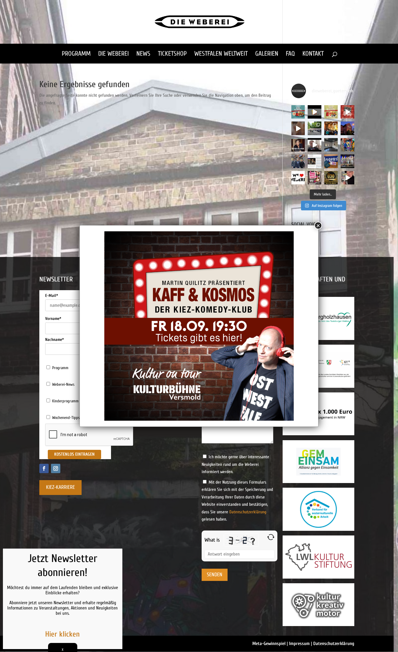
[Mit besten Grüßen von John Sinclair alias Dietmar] (347, 177)
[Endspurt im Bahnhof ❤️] (347, 128)
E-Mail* (51, 295)
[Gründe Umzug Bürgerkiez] (314, 144)
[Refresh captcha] (270, 537)
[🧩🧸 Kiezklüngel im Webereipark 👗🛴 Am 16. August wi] (331, 112)
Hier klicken (62, 634)
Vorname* (53, 318)
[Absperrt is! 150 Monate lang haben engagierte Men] (347, 144)
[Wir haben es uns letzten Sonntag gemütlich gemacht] (331, 128)
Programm (76, 54)
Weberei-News (63, 384)
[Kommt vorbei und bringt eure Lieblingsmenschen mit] (298, 128)
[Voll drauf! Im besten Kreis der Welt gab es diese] (314, 161)
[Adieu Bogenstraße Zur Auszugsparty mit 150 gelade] (347, 161)
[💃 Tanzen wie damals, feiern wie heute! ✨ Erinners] (347, 112)
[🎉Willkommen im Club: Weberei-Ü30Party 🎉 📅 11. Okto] (331, 177)
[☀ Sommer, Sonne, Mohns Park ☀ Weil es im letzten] (314, 128)
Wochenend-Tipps (66, 417)
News (143, 54)
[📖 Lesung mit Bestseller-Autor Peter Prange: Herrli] (298, 144)
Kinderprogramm (65, 401)
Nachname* (54, 339)
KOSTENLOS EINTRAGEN (74, 454)
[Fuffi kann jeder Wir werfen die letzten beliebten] (331, 161)
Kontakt (313, 54)
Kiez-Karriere (60, 487)
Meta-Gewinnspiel (269, 643)
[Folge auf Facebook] (44, 468)
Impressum (299, 643)
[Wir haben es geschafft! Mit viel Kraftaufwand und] (331, 144)
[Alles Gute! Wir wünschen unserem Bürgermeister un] (298, 161)
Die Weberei (113, 54)
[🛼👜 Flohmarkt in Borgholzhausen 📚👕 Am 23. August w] (298, 112)
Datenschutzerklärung (247, 512)
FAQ (290, 54)
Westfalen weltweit (221, 54)
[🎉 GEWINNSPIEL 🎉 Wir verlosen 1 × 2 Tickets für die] (314, 177)
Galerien (266, 54)
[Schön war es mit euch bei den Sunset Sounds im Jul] (314, 112)
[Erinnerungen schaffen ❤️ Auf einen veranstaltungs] (298, 177)
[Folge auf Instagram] (55, 468)
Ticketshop (172, 54)
